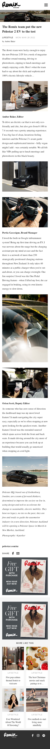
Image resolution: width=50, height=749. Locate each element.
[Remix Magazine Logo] (11, 5)
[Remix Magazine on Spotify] (43, 735)
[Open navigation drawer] (46, 5)
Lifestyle (7, 37)
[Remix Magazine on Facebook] (32, 735)
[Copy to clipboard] (18, 553)
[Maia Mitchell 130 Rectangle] (25, 576)
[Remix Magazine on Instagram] (38, 735)
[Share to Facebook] (13, 553)
